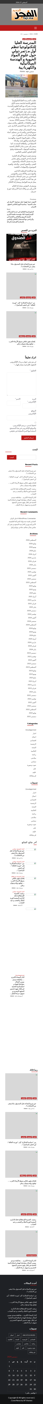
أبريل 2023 (32, 681)
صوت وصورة (31, 765)
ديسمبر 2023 (31, 653)
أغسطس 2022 (31, 709)
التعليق (33, 370)
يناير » (27, 1393)
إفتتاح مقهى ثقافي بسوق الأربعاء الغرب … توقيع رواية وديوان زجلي (22, 484)
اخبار (34, 39)
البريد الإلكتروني (31, 400)
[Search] (6, 28)
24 (31, 1384)
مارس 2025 (32, 600)
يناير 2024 (32, 649)
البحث (35, 449)
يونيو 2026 (32, 547)
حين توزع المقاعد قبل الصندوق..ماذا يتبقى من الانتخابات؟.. (22, 472)
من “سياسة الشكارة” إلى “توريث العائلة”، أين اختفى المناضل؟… (22, 478)
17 (31, 1380)
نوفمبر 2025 (32, 572)
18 (26, 1380)
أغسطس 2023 (31, 667)
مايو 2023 (32, 678)
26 (21, 1384)
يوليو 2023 (32, 670)
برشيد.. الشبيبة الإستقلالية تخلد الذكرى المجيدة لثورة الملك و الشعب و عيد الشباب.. (23, 491)
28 (13, 1384)
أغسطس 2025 (31, 582)
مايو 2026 (32, 551)
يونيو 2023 (32, 674)
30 (35, 1389)
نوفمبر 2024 (32, 614)
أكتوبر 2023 (32, 660)
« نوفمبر (33, 1393)
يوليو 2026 (32, 543)
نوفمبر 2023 (32, 656)
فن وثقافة (22, 336)
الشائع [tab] (24, 842)
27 (17, 1384)
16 (35, 1380)
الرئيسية (29, 39)
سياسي (23, 259)
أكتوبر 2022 (32, 702)
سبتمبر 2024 (31, 621)
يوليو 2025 (32, 586)
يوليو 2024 (32, 628)
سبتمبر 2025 (31, 579)
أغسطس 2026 (31, 540)
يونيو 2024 (32, 632)
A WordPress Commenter (26, 518)
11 (26, 1375)
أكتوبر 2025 (32, 575)
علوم (34, 772)
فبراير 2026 (32, 561)
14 (13, 1375)
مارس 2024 (32, 642)
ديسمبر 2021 (31, 716)
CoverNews (16, 1400)
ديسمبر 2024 (31, 610)
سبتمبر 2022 (31, 706)
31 (31, 1389)
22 (9, 1380)
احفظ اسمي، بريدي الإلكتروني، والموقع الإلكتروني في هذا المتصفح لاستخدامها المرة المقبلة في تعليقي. (22, 428)
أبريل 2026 (32, 554)
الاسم (17, 399)
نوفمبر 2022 (32, 699)
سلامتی (33, 758)
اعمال (34, 737)
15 (9, 1375)
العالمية (33, 751)
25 (26, 1384)
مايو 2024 (32, 635)
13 (17, 1375)
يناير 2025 (32, 607)
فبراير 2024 (32, 646)
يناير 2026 (32, 565)
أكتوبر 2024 (32, 618)
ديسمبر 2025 (31, 568)
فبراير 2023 (32, 688)
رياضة (34, 754)
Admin (22, 71)
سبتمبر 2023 (31, 663)
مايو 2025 (32, 593)
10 (31, 1375)
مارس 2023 (32, 685)
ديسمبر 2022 (31, 695)
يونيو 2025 (32, 589)
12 (21, 1375)
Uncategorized (30, 730)
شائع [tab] (30, 842)
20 (17, 1380)
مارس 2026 (32, 558)
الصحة (34, 747)
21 (13, 1380)
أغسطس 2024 (31, 625)
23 (35, 1384)
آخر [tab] (35, 842)
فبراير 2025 (32, 603)
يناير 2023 (32, 692)
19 (21, 1380)
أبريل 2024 (32, 639)
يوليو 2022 (32, 713)
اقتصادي (33, 740)
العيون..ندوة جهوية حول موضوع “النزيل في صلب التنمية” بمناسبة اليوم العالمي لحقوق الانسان (21, 203)
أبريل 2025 (32, 596)
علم (24, 39)
